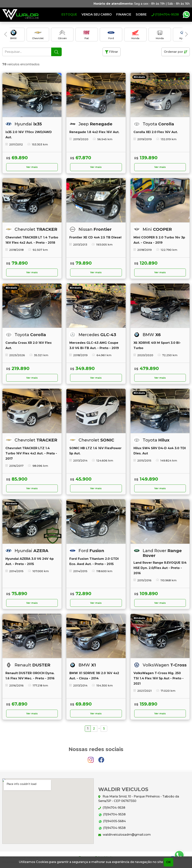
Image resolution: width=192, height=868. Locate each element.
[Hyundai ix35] (32, 95)
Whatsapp (186, 14)
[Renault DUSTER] (32, 636)
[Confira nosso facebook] (101, 758)
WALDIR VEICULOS (20, 14)
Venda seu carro (97, 14)
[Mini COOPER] (160, 200)
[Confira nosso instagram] (91, 758)
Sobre (141, 14)
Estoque (69, 14)
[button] (5, 34)
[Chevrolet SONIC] (95, 411)
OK (168, 862)
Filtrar (113, 52)
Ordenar (173, 52)
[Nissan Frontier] (95, 200)
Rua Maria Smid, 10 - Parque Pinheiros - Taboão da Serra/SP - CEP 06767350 (138, 799)
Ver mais (32, 167)
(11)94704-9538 (113, 807)
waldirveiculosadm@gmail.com (126, 834)
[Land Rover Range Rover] (160, 521)
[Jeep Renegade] (95, 95)
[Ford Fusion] (95, 521)
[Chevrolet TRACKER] (32, 200)
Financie (123, 14)
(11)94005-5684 (114, 821)
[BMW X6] (160, 306)
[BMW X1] (95, 636)
